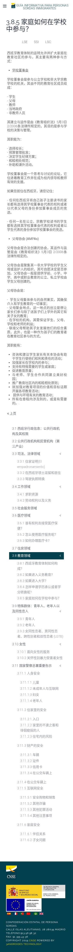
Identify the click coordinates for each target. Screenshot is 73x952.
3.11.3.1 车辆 (29, 755)
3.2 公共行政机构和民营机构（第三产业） (36, 443)
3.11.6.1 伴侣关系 (33, 834)
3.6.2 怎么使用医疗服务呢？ (37, 534)
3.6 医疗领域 (21, 515)
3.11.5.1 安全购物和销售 (37, 797)
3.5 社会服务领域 (24, 508)
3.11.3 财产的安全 (30, 746)
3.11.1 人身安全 (28, 673)
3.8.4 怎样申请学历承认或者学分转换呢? (39, 589)
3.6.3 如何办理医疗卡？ (34, 541)
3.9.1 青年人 (26, 619)
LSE (25, 42)
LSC (48, 42)
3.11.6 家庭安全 (28, 825)
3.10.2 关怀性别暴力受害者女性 (40, 658)
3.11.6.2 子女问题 (33, 840)
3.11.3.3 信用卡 (31, 767)
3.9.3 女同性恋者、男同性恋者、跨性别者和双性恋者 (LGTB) (40, 633)
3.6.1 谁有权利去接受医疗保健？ (37, 525)
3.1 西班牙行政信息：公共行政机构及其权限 (36, 431)
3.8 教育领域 (21, 556)
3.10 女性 (19, 644)
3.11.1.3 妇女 (29, 695)
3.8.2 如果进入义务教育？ (35, 575)
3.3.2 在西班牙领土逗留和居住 (39, 473)
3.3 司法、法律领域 (26, 454)
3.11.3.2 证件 (29, 761)
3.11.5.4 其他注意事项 (36, 816)
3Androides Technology (24, 944)
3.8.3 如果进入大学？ (32, 581)
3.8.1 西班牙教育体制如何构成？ (37, 566)
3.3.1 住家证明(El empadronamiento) (31, 464)
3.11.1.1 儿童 (29, 682)
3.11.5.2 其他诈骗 (33, 803)
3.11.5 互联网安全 (30, 788)
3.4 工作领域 (21, 487)
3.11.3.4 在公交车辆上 (36, 773)
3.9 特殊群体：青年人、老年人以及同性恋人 (36, 608)
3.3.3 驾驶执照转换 (31, 479)
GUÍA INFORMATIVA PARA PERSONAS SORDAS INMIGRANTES (42, 7)
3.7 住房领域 (21, 548)
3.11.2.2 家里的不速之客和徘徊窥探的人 (39, 727)
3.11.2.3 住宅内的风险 (36, 736)
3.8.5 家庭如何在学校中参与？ (39, 598)
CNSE (32, 940)
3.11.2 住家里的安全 (31, 710)
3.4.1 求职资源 (27, 494)
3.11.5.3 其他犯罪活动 (36, 810)
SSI (36, 42)
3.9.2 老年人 (26, 625)
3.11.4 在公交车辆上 (31, 782)
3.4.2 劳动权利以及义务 (34, 500)
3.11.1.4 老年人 (31, 701)
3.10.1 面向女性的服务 (33, 652)
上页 (12, 414)
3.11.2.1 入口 (29, 719)
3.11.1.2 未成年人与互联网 (39, 689)
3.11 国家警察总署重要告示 (32, 666)
